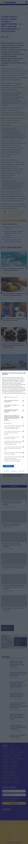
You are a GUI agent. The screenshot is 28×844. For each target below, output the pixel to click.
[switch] (23, 400)
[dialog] (14, 422)
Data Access (14, 471)
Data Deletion (6, 471)
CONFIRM (8, 466)
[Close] (25, 373)
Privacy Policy (22, 471)
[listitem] (14, 398)
